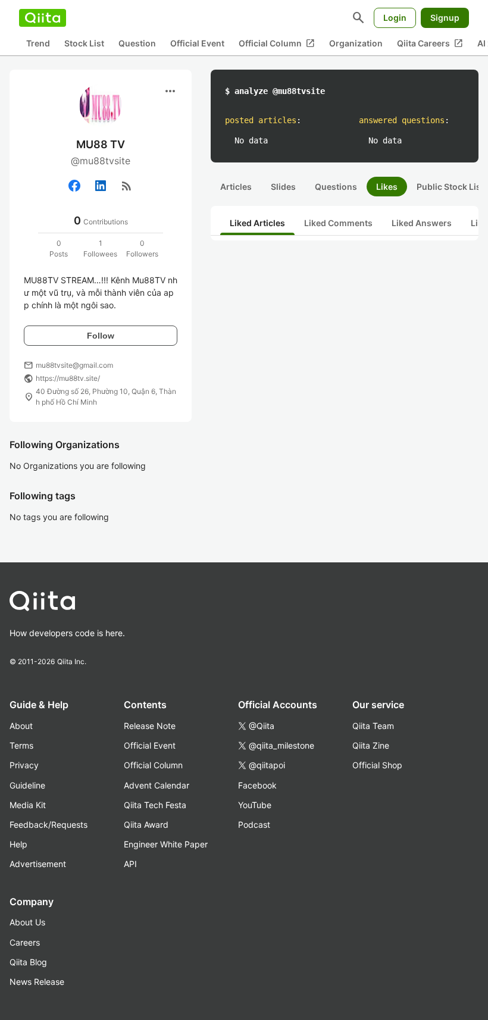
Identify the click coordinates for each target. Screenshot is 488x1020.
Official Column (277, 43)
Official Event (197, 43)
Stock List (84, 43)
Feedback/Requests (48, 824)
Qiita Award (146, 824)
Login (394, 17)
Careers (25, 942)
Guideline (27, 785)
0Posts (58, 248)
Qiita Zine (370, 745)
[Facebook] (74, 186)
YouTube (254, 805)
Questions (336, 187)
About (21, 726)
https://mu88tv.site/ (68, 378)
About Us (27, 922)
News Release (37, 982)
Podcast (254, 824)
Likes (387, 187)
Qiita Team (373, 726)
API (130, 864)
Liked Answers (422, 223)
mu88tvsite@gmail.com (74, 365)
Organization (356, 43)
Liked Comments (338, 223)
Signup (444, 17)
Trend (38, 43)
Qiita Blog (28, 962)
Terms (21, 745)
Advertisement (38, 864)
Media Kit (28, 805)
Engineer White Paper (166, 844)
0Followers (142, 248)
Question (137, 43)
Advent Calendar (156, 785)
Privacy (24, 765)
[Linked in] (100, 186)
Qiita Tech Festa (155, 805)
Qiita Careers (430, 43)
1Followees (100, 248)
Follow (100, 335)
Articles (236, 187)
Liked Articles (257, 223)
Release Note (150, 726)
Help (18, 844)
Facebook (257, 785)
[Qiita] (42, 18)
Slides (283, 187)
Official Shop (377, 765)
